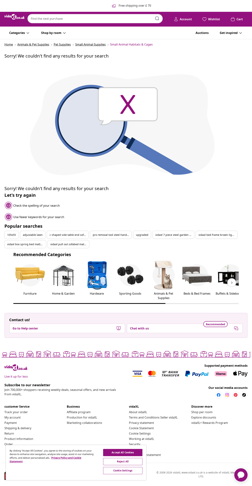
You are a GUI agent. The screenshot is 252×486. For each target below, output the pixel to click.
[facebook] (218, 395)
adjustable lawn (33, 235)
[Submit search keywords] (157, 18)
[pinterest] (235, 395)
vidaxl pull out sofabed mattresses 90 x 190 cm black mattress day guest (69, 244)
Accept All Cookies (123, 452)
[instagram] (227, 395)
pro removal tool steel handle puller (112, 235)
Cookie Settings (140, 433)
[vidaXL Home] (14, 17)
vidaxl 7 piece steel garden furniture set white (174, 235)
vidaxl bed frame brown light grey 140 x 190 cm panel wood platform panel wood (218, 235)
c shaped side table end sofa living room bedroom (69, 235)
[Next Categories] (231, 282)
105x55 (11, 235)
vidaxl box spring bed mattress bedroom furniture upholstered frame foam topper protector (26, 244)
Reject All (123, 461)
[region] (76, 462)
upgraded (142, 235)
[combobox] (95, 18)
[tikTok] (244, 395)
